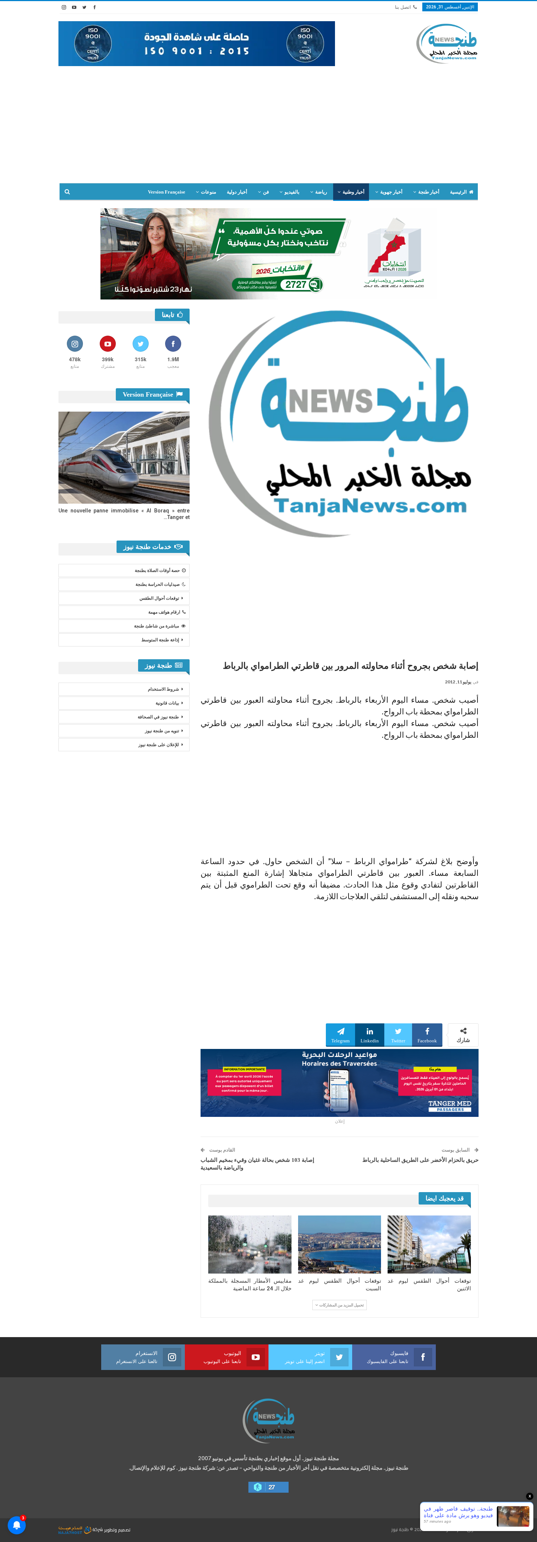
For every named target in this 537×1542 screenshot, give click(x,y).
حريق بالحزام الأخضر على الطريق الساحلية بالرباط (420, 1160)
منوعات (208, 192)
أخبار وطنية (354, 192)
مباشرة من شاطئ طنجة (156, 626)
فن (266, 192)
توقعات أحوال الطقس (159, 598)
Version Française (166, 192)
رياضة (321, 192)
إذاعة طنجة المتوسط (160, 639)
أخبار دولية (237, 192)
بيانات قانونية (167, 703)
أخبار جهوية (391, 192)
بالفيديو (292, 192)
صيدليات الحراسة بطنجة (158, 584)
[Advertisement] (268, 121)
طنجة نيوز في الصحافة (158, 717)
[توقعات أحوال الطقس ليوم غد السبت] (339, 1244)
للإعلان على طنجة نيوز (158, 744)
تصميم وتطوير (117, 1529)
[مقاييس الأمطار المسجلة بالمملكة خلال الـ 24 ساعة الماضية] (250, 1244)
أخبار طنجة (428, 192)
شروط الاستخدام (163, 689)
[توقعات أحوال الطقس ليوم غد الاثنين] (429, 1244)
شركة (97, 1529)
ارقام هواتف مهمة (164, 612)
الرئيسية (458, 192)
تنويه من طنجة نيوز (162, 730)
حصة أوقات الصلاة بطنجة (157, 570)
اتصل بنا (403, 7)
